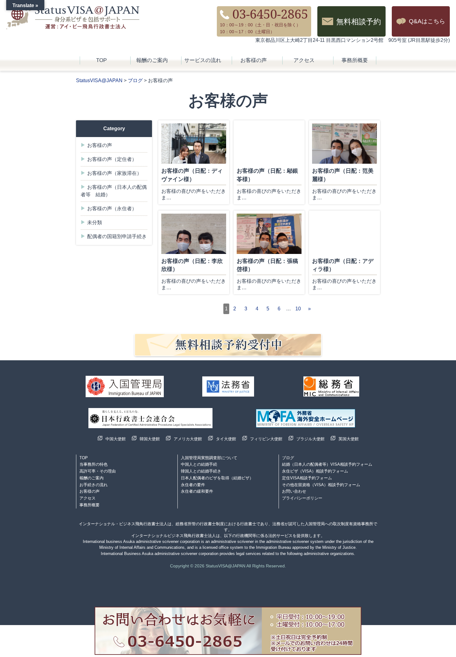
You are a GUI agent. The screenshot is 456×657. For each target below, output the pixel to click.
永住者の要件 (193, 484)
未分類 (94, 222)
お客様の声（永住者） (112, 208)
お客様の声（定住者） (112, 159)
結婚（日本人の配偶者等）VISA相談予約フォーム (327, 464)
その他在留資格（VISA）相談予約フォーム (321, 484)
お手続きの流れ (93, 484)
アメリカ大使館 (188, 439)
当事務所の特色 (93, 464)
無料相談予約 (358, 21)
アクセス (304, 60)
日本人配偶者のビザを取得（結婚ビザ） (217, 478)
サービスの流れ (202, 60)
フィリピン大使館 (266, 439)
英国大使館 (348, 439)
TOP (101, 60)
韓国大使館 (150, 439)
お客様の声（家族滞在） (114, 173)
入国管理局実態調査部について (209, 457)
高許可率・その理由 (97, 471)
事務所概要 (355, 60)
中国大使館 (115, 439)
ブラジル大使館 (310, 439)
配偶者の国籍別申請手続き (117, 236)
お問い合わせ (294, 491)
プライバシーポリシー (302, 498)
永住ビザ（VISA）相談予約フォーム (315, 471)
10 (298, 308)
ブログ (288, 457)
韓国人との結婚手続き (201, 471)
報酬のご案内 (152, 60)
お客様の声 (253, 60)
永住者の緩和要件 (197, 491)
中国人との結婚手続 (199, 464)
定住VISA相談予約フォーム (307, 478)
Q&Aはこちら (427, 21)
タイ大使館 (226, 439)
